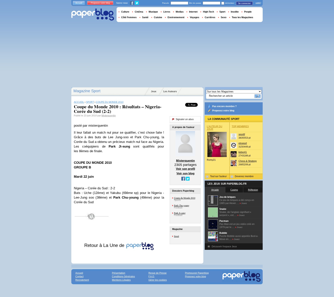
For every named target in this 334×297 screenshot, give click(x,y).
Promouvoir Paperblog (197, 273)
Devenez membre (244, 176)
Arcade (215, 190)
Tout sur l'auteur (218, 176)
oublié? (258, 3)
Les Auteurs (170, 91)
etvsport (243, 143)
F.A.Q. (151, 276)
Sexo (223, 17)
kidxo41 (243, 152)
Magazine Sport (87, 91)
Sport (176, 236)
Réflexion (253, 190)
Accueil (78, 3)
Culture (125, 11)
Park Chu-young (181, 205)
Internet (193, 11)
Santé (145, 17)
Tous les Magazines (242, 17)
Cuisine (158, 17)
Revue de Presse (157, 273)
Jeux (153, 91)
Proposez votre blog (223, 110)
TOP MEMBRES (240, 126)
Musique (153, 11)
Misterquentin (108, 115)
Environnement (176, 17)
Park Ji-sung (180, 212)
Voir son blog (185, 173)
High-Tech (208, 11)
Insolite (235, 11)
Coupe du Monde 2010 (184, 197)
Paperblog (92, 15)
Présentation (118, 273)
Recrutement (82, 280)
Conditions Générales (123, 276)
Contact (79, 276)
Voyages (194, 17)
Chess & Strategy (248, 161)
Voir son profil (185, 168)
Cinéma (139, 11)
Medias (180, 11)
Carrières (210, 17)
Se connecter (244, 3)
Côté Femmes (129, 17)
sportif (242, 134)
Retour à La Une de (105, 245)
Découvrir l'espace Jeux (224, 246)
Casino (234, 190)
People (248, 11)
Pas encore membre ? (224, 106)
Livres (166, 11)
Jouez (244, 203)
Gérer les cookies (157, 280)
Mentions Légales (121, 280)
